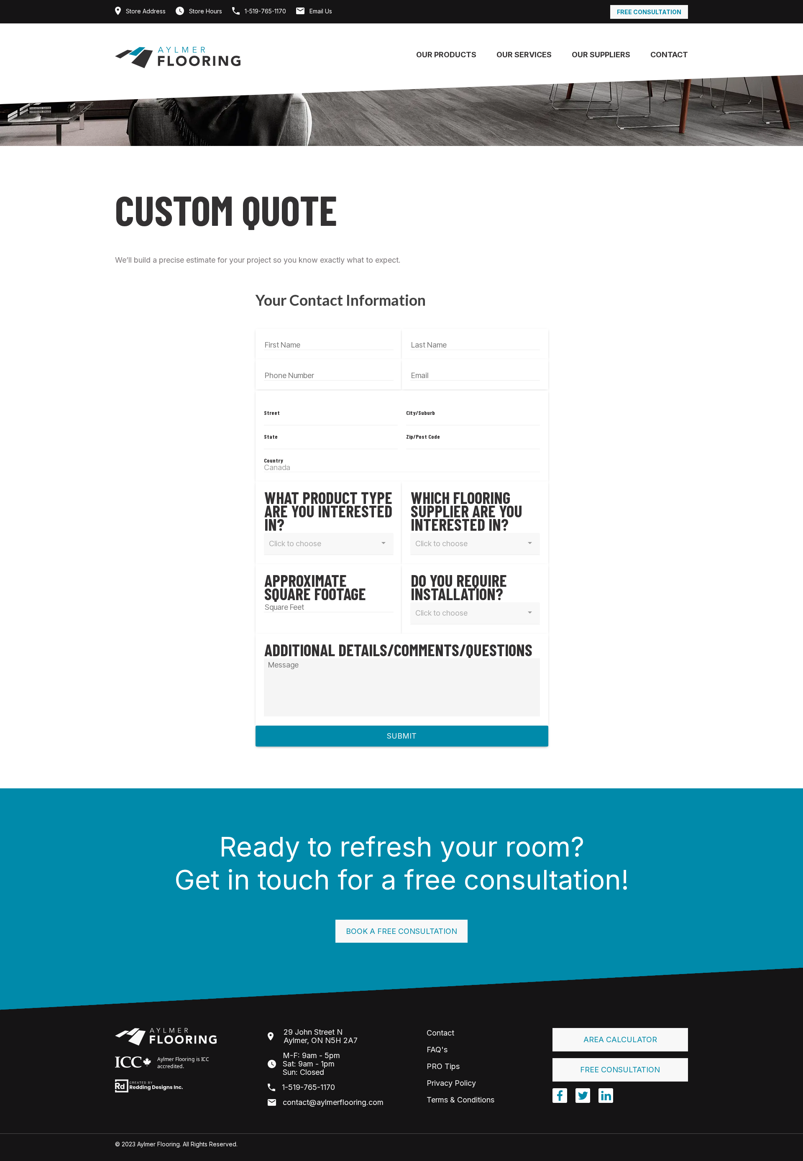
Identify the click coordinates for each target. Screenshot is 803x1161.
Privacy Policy (451, 1083)
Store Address (145, 11)
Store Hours (204, 11)
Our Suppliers (601, 54)
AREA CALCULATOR (620, 1039)
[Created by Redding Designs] (149, 1085)
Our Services (524, 54)
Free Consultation (649, 11)
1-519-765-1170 (264, 11)
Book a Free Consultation (401, 931)
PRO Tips (443, 1066)
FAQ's (437, 1049)
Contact (669, 54)
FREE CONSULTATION (620, 1069)
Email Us (320, 11)
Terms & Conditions (460, 1099)
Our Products (446, 54)
